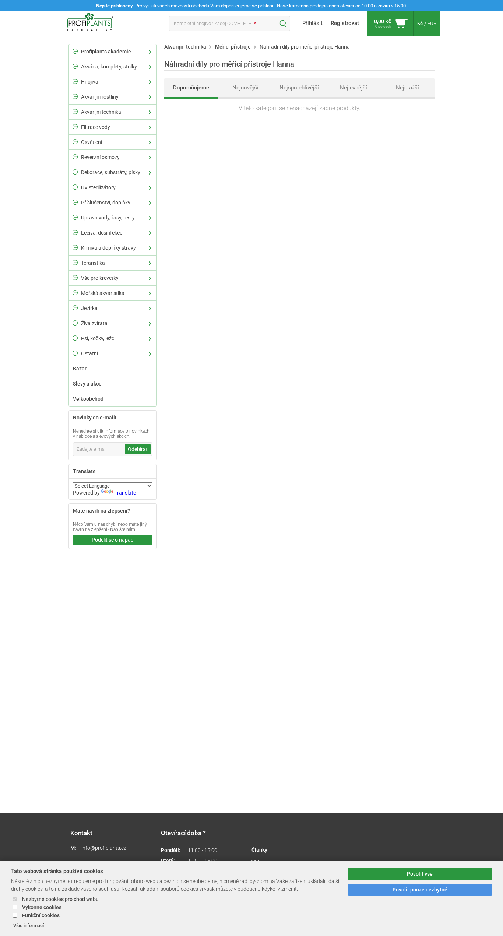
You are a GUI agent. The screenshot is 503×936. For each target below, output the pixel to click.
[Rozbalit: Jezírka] (75, 308)
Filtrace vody (95, 127)
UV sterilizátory (98, 187)
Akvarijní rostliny (100, 97)
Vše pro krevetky (100, 278)
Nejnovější (245, 87)
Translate (125, 493)
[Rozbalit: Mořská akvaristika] (75, 293)
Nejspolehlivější (299, 87)
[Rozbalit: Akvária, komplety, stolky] (75, 66)
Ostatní (89, 353)
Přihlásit (312, 23)
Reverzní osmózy (100, 157)
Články (259, 850)
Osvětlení (91, 142)
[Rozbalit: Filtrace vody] (75, 127)
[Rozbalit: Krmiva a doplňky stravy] (75, 247)
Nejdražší (407, 87)
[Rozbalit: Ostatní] (75, 353)
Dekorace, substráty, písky (110, 172)
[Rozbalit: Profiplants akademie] (75, 51)
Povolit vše (420, 874)
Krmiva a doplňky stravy (108, 248)
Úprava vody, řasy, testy (108, 218)
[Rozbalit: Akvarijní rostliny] (75, 96)
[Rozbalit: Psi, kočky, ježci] (75, 338)
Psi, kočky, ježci (98, 338)
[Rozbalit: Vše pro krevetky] (75, 278)
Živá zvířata (94, 323)
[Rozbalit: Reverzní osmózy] (75, 157)
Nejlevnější (353, 87)
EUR (432, 23)
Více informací (28, 925)
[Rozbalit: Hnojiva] (75, 81)
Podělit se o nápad (113, 540)
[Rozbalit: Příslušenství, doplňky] (75, 202)
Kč (420, 23)
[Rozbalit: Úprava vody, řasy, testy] (75, 217)
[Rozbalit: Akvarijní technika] (75, 112)
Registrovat (345, 23)
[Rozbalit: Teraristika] (75, 262)
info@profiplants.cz (103, 848)
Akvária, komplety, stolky (109, 67)
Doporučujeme (191, 87)
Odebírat (138, 449)
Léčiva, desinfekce (101, 233)
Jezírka (89, 308)
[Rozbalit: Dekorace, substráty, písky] (75, 172)
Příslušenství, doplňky (105, 202)
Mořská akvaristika (102, 293)
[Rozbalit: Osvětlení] (75, 142)
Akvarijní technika (101, 112)
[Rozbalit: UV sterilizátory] (75, 187)
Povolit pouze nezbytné (420, 890)
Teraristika (93, 263)
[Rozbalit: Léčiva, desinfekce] (75, 232)
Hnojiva (89, 82)
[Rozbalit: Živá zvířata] (75, 323)
